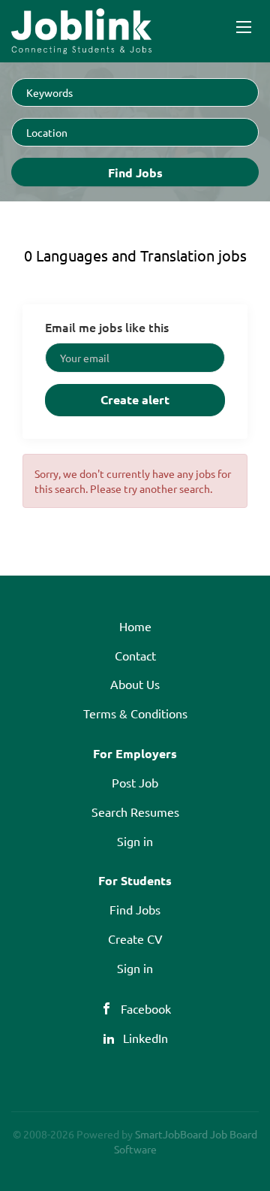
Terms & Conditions (135, 713)
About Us (135, 683)
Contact (135, 655)
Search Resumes (135, 811)
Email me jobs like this (107, 327)
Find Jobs (135, 172)
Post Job (135, 782)
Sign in (135, 840)
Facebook (146, 1008)
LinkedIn (145, 1037)
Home (135, 625)
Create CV (135, 938)
